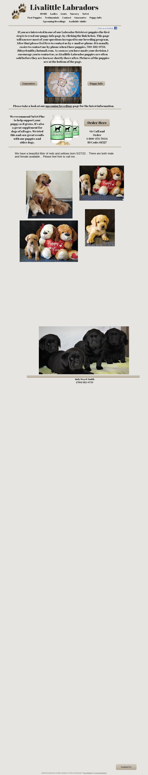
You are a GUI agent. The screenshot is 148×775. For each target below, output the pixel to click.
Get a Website (87, 773)
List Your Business (101, 773)
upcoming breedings (59, 106)
